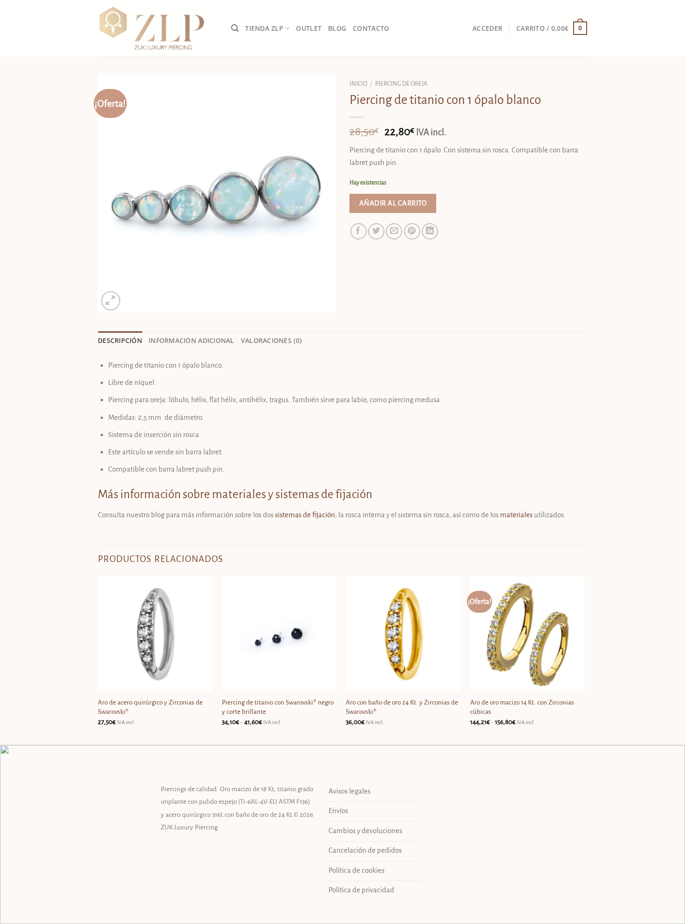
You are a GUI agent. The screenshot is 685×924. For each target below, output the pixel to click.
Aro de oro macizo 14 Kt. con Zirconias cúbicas (522, 707)
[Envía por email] (394, 231)
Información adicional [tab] (191, 340)
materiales (516, 515)
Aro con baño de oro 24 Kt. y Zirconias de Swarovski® (402, 707)
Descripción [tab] (120, 340)
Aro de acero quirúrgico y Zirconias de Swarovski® (150, 707)
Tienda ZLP (264, 28)
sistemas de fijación (305, 515)
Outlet (309, 28)
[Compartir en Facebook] (358, 231)
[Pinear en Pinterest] (412, 231)
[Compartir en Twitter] (376, 231)
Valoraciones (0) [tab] (271, 340)
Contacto (371, 28)
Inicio (358, 83)
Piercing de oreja (401, 83)
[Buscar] (235, 28)
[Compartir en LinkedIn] (430, 231)
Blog (337, 28)
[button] (487, 28)
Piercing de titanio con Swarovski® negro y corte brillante (278, 707)
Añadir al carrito (392, 203)
